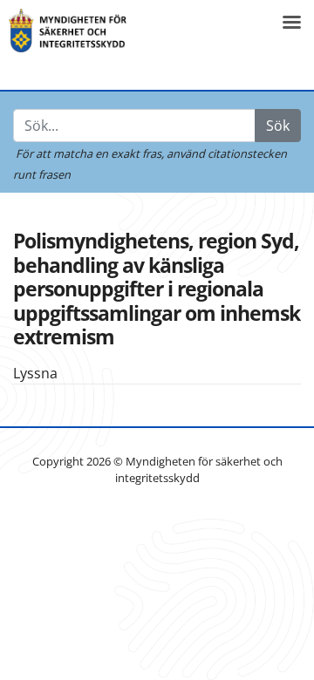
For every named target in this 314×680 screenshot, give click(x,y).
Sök (278, 125)
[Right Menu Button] (291, 22)
